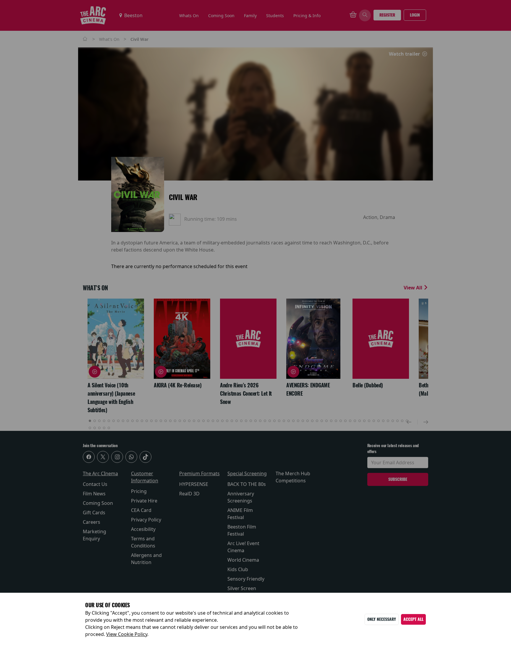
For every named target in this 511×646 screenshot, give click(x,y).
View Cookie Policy (126, 634)
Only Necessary (381, 619)
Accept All (413, 619)
